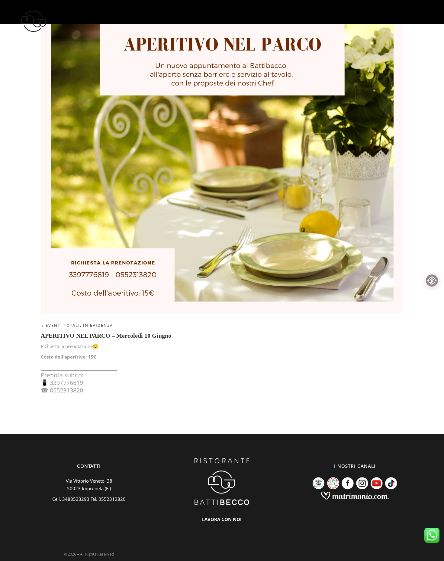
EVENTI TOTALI (63, 325)
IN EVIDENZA (98, 325)
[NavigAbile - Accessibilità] (432, 280)
